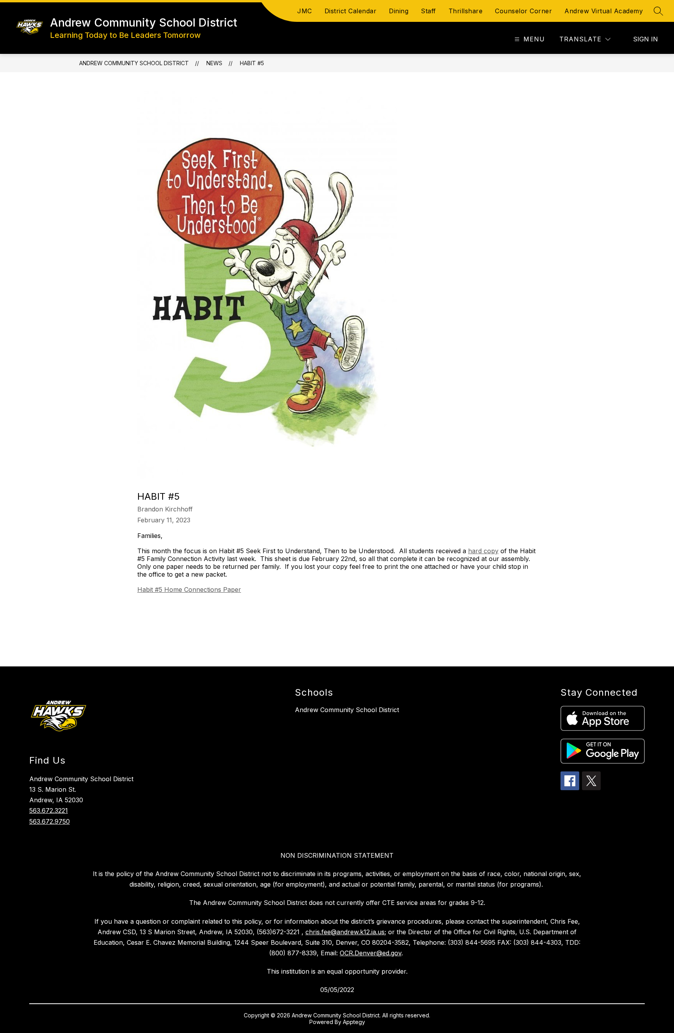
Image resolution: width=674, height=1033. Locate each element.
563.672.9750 (49, 821)
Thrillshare (466, 11)
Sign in (645, 39)
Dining (398, 11)
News (214, 63)
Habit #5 (252, 63)
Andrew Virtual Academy (603, 11)
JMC (304, 11)
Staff (428, 11)
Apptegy (354, 1022)
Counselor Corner (523, 11)
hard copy (483, 551)
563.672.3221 (48, 810)
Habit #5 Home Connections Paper (189, 589)
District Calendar (351, 11)
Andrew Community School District (134, 63)
